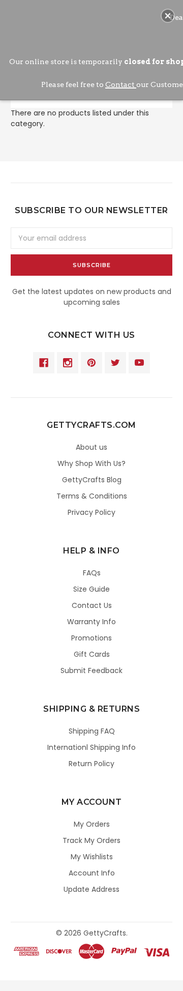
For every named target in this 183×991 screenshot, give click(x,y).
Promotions (91, 638)
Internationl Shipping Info (91, 747)
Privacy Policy (91, 512)
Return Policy (91, 764)
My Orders (92, 824)
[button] (168, 16)
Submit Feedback (91, 670)
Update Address (91, 889)
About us (91, 447)
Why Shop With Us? (91, 463)
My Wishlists (92, 857)
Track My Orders (91, 840)
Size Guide (91, 589)
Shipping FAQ (92, 731)
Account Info (92, 873)
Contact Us (92, 605)
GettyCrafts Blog (91, 480)
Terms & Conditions (91, 496)
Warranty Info (91, 622)
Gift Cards (92, 654)
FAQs (92, 573)
